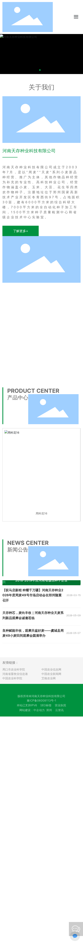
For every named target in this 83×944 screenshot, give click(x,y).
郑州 (49, 710)
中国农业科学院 (12, 678)
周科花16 (41, 513)
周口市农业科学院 (13, 669)
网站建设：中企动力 (32, 710)
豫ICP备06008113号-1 (41, 700)
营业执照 (60, 705)
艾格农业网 (49, 678)
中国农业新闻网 (51, 673)
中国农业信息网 (51, 669)
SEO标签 (46, 705)
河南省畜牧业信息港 (15, 673)
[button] (40, 70)
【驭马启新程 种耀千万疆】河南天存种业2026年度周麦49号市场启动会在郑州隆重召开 (32, 595)
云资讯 (59, 710)
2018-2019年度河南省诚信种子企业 (41, 580)
